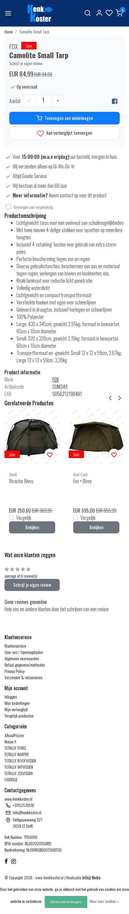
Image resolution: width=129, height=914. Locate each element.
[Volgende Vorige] (119, 397)
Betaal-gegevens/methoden (24, 664)
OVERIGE (10, 779)
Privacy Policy (14, 671)
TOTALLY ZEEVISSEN (18, 773)
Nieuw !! (10, 741)
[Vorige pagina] (110, 397)
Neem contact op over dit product (77, 195)
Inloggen (10, 696)
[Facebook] (114, 101)
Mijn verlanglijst (16, 709)
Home (8, 32)
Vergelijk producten (19, 715)
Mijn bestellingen (17, 703)
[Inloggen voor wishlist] (49, 454)
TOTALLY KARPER (16, 754)
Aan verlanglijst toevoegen (68, 133)
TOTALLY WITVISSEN (18, 767)
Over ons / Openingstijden (23, 652)
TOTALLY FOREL (15, 748)
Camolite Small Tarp (34, 32)
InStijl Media (90, 878)
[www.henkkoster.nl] (39, 13)
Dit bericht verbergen (66, 901)
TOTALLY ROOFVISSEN (20, 760)
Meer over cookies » (104, 901)
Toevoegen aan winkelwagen (69, 118)
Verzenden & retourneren (23, 677)
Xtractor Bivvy (21, 481)
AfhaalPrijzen (14, 735)
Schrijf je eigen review (26, 63)
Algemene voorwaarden (21, 658)
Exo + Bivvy (82, 481)
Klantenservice (15, 645)
